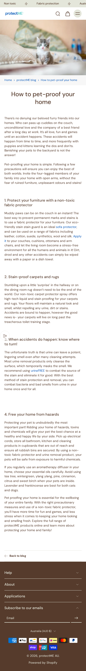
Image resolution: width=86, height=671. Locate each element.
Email (10, 618)
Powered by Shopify (43, 663)
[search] (58, 13)
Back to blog (17, 556)
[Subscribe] (76, 618)
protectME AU (49, 656)
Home (8, 80)
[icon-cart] (67, 13)
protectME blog (26, 80)
